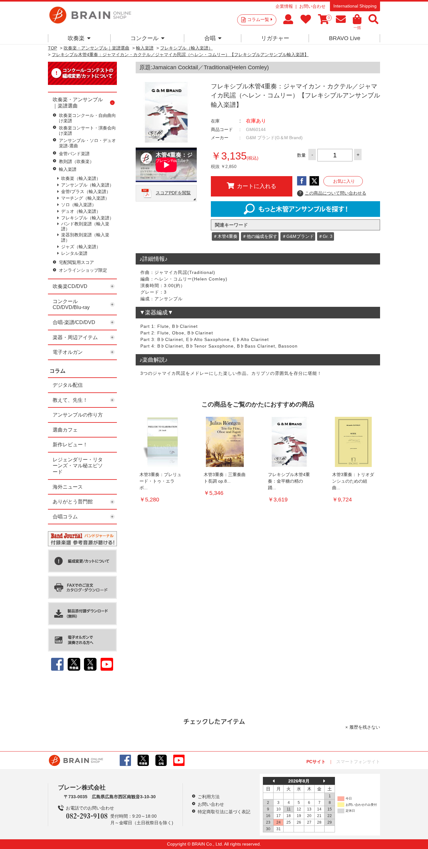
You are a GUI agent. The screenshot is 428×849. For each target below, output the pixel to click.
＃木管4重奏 (225, 236)
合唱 (210, 38)
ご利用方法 (209, 796)
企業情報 (284, 6)
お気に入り (344, 181)
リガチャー (275, 38)
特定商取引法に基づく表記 (224, 811)
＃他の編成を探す (259, 236)
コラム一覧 (258, 19)
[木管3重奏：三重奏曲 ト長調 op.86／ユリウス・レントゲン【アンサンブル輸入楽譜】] (225, 442)
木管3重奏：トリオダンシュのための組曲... (353, 481)
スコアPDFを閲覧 (173, 192)
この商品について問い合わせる (332, 193)
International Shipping (355, 5)
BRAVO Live (344, 38)
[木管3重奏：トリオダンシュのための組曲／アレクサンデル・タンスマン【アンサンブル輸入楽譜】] (353, 442)
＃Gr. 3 (325, 236)
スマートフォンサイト (358, 761)
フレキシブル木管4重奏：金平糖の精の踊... (289, 481)
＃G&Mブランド (298, 236)
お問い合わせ (312, 6)
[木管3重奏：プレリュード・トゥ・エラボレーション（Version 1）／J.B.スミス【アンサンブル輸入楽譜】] (161, 442)
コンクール (144, 38)
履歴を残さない (364, 727)
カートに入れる (256, 186)
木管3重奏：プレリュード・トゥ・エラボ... (160, 481)
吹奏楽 (76, 38)
